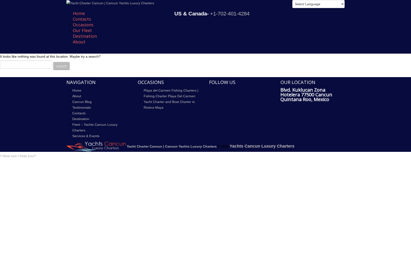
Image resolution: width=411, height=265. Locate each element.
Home (79, 13)
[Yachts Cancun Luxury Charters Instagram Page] (210, 104)
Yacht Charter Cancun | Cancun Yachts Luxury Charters (172, 146)
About (79, 42)
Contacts (82, 19)
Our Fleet (82, 30)
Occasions (83, 25)
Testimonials (81, 107)
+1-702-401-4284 (230, 14)
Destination (85, 36)
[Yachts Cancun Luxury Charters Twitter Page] (210, 97)
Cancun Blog (82, 102)
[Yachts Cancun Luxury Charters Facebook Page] (210, 90)
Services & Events (85, 136)
